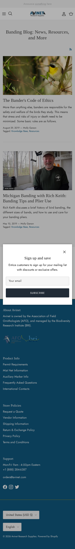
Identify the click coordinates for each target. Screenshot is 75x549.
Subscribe (37, 293)
